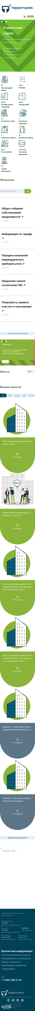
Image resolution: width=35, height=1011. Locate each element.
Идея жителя (10, 395)
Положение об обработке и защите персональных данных (16, 997)
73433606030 (4, 923)
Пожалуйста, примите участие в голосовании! (17, 304)
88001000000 (25, 928)
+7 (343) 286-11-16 (11, 979)
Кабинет (30, 16)
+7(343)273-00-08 (5, 937)
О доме (5, 361)
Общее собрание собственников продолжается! (12, 212)
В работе (24, 395)
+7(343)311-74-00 (22, 937)
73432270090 (4, 930)
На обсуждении (17, 395)
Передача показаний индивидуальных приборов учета (15, 259)
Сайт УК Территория (16, 1003)
